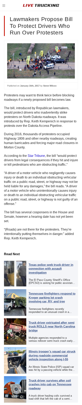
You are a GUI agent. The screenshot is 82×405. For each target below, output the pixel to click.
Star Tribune (36, 155)
